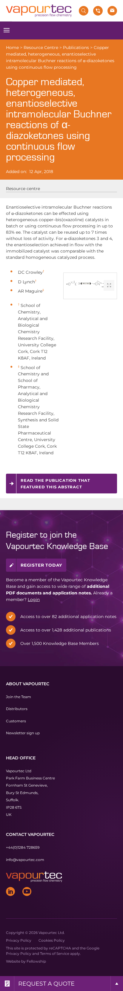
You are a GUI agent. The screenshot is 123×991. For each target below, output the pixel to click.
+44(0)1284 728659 (22, 847)
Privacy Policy (18, 940)
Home (12, 47)
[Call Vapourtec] (98, 11)
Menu (7, 30)
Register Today (41, 565)
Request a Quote (46, 983)
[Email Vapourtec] (112, 11)
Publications (76, 47)
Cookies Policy (52, 940)
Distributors (16, 708)
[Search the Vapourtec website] (83, 11)
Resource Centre (41, 47)
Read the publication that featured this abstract (55, 483)
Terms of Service (54, 953)
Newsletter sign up (23, 733)
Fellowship (36, 961)
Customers (16, 721)
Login (34, 599)
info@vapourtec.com (25, 859)
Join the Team (18, 697)
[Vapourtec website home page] (39, 10)
